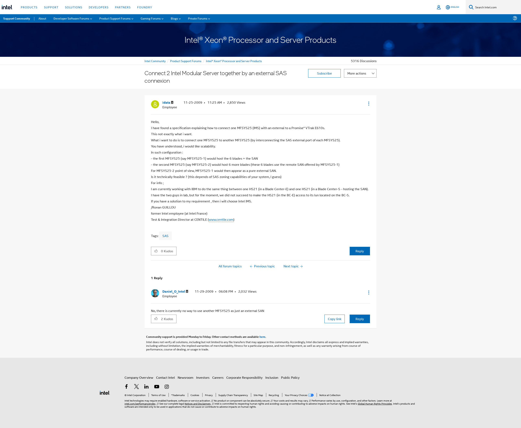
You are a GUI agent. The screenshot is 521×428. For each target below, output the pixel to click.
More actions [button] (356, 73)
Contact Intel (165, 377)
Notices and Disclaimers (198, 403)
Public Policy (290, 377)
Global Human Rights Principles (375, 403)
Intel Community (155, 61)
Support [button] (51, 7)
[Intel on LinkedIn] (146, 387)
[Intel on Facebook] (126, 387)
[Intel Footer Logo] (105, 392)
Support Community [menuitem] (16, 18)
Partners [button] (123, 7)
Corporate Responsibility (244, 377)
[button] (368, 103)
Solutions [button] (73, 7)
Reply (360, 251)
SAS (165, 235)
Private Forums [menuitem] (197, 18)
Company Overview (139, 377)
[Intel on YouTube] (156, 387)
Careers (217, 377)
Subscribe (324, 73)
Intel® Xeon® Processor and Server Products (234, 61)
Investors (202, 377)
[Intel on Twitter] (136, 387)
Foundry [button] (144, 7)
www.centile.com (221, 219)
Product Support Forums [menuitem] (115, 18)
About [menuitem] (42, 18)
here (262, 336)
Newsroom (185, 377)
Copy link (334, 318)
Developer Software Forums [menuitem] (71, 18)
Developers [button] (98, 7)
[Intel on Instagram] (166, 387)
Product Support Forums (185, 61)
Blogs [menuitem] (174, 18)
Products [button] (29, 7)
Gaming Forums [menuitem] (151, 18)
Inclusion (271, 377)
